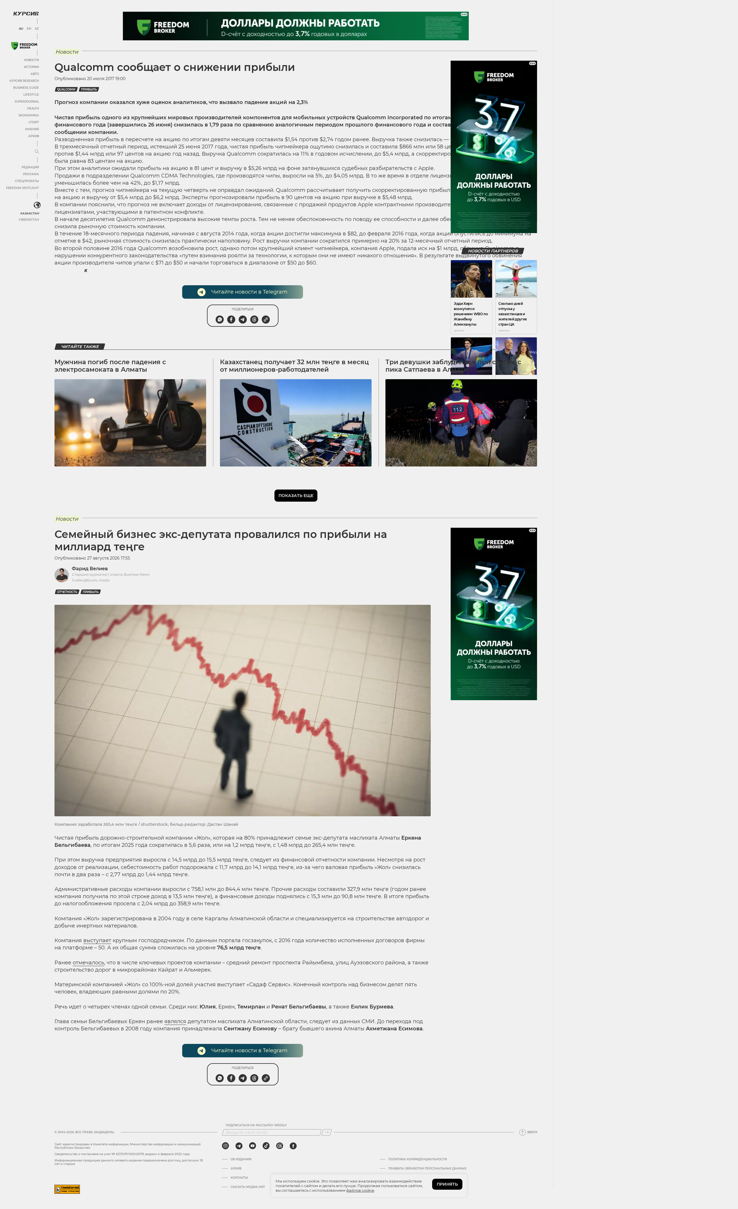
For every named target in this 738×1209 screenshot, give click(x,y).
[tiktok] (266, 1145)
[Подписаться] (326, 1132)
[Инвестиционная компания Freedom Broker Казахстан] (24, 46)
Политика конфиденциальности (417, 1159)
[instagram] (225, 1145)
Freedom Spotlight (22, 188)
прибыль (89, 89)
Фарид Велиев (90, 568)
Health (33, 108)
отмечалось (88, 962)
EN (29, 29)
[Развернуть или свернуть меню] (37, 152)
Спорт (34, 122)
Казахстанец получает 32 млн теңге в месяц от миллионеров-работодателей (294, 365)
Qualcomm (66, 89)
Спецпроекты (27, 181)
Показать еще (295, 495)
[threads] (279, 1145)
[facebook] (293, 1145)
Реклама (31, 174)
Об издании (241, 1159)
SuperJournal (27, 101)
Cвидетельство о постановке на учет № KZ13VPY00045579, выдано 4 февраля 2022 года (122, 1154)
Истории (31, 67)
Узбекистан (28, 220)
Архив (33, 136)
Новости (31, 60)
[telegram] (239, 1145)
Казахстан (29, 213)
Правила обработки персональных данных (427, 1168)
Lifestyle (31, 95)
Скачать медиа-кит (248, 1187)
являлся (175, 1021)
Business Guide (26, 88)
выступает (97, 940)
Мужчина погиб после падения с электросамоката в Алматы (110, 365)
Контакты (239, 1178)
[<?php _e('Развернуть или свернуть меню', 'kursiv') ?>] (37, 205)
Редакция (30, 167)
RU (21, 29)
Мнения (32, 129)
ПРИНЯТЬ (447, 1184)
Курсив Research (24, 81)
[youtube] (252, 1145)
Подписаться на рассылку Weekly (256, 1125)
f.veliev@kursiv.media (90, 580)
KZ (37, 29)
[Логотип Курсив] (26, 14)
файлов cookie (360, 1190)
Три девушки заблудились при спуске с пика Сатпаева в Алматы (453, 365)
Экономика (28, 115)
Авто (35, 74)
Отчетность (67, 592)
